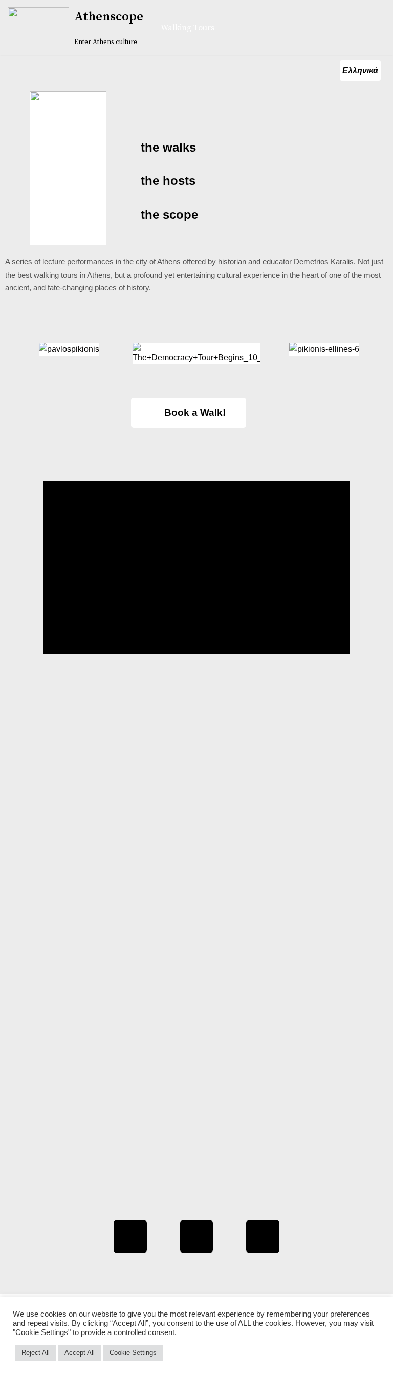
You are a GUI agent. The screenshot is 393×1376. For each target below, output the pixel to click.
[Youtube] (262, 1236)
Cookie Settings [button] (133, 1353)
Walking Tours (187, 28)
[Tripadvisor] (196, 1236)
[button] (14, 362)
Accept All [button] (79, 1353)
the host (165, 180)
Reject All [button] (35, 1353)
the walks (168, 147)
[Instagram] (130, 1236)
